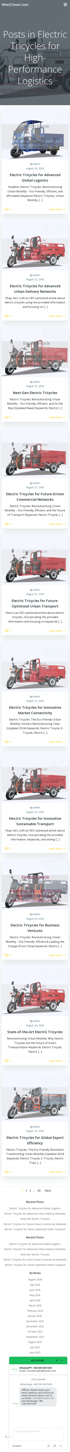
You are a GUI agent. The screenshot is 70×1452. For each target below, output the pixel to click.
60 (39, 1190)
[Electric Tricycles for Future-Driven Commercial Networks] (35, 452)
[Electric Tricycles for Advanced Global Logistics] (35, 133)
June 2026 (35, 1289)
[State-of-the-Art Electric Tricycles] (35, 990)
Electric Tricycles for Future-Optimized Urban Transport (35, 1229)
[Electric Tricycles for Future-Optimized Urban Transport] (35, 559)
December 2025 (35, 1321)
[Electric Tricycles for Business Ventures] (35, 883)
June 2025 (35, 1352)
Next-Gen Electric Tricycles (35, 1218)
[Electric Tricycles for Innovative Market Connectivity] (35, 666)
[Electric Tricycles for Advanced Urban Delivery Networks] (35, 244)
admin (36, 163)
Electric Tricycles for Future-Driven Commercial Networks (35, 1224)
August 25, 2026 (35, 279)
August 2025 (35, 1342)
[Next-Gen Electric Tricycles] (35, 351)
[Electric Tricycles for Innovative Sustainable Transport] (35, 777)
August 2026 (35, 1279)
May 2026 (35, 1295)
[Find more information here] (38, 1403)
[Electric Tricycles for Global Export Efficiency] (35, 1096)
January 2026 (35, 1316)
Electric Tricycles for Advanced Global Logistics (35, 1208)
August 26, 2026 (35, 168)
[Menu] (65, 5)
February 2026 (35, 1310)
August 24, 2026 (35, 700)
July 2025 (35, 1347)
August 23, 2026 (35, 1131)
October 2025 (35, 1331)
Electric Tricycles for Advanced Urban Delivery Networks (35, 1213)
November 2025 (35, 1326)
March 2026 (35, 1305)
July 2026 (35, 1284)
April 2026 (35, 1300)
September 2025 (35, 1336)
